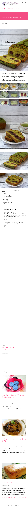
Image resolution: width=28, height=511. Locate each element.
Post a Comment (10, 455)
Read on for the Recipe (20, 497)
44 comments (9, 412)
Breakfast (14, 346)
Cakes (21, 346)
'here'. (23, 190)
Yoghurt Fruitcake (7, 483)
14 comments (9, 497)
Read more (23, 412)
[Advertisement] (14, 285)
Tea (14, 347)
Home (3, 8)
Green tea (5, 347)
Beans (9, 346)
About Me (10, 8)
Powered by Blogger (15, 505)
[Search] (22, 2)
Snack (11, 347)
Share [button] (4, 349)
